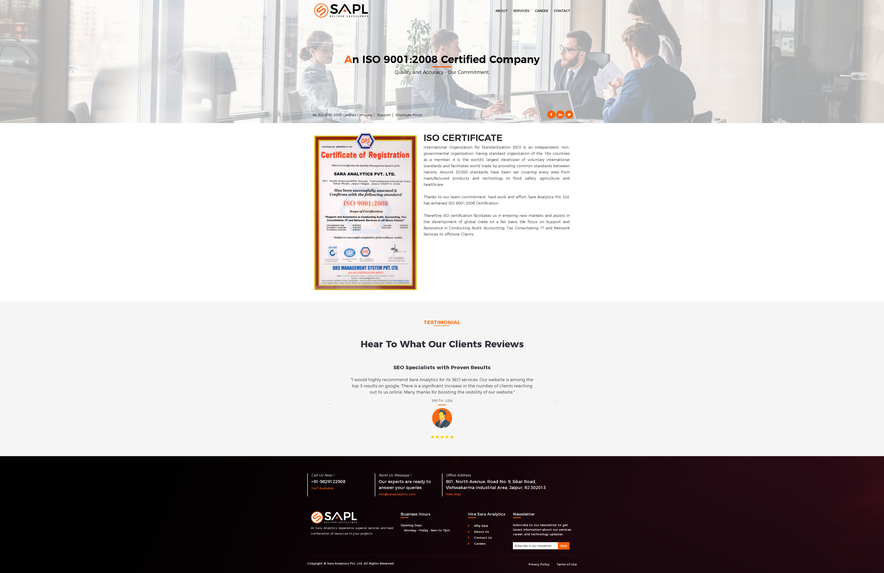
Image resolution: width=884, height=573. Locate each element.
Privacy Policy (539, 558)
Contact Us (483, 531)
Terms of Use (566, 558)
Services (521, 11)
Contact (562, 11)
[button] (327, 396)
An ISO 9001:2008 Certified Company (342, 115)
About (501, 11)
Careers (480, 537)
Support (384, 115)
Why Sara (481, 519)
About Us (481, 525)
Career (541, 11)
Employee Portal (408, 115)
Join (563, 539)
